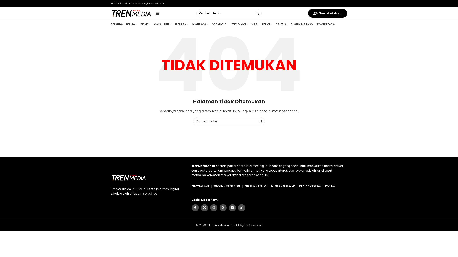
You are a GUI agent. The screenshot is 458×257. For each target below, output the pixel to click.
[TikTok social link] (241, 207)
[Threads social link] (223, 207)
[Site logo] (131, 13)
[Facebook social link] (195, 207)
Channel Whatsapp (330, 13)
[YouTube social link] (232, 207)
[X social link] (204, 207)
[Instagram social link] (213, 207)
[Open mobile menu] (157, 13)
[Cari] (257, 13)
